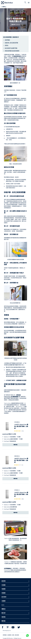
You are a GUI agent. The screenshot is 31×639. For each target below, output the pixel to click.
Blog (4, 6)
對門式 (9, 61)
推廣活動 (3, 617)
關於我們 (3, 613)
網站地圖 (17, 635)
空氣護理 (3, 593)
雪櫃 (13, 54)
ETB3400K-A (17, 422)
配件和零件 (4, 597)
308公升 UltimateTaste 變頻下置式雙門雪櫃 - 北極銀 (21, 460)
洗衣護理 (3, 585)
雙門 (5, 61)
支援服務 (3, 601)
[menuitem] (2, 627)
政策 (13, 635)
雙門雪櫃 (15, 364)
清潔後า (6, 45)
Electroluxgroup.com (7, 630)
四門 (11, 373)
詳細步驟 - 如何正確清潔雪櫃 (11, 42)
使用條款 (5, 635)
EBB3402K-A (17, 456)
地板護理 (3, 589)
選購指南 (3, 609)
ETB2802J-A (17, 490)
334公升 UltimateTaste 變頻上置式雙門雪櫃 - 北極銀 (21, 426)
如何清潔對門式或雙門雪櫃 (11, 48)
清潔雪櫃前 (7, 40)
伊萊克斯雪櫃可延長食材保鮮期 (12, 50)
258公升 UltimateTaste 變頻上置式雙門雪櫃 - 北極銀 (21, 494)
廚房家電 (3, 581)
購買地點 (15, 444)
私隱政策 (9, 635)
